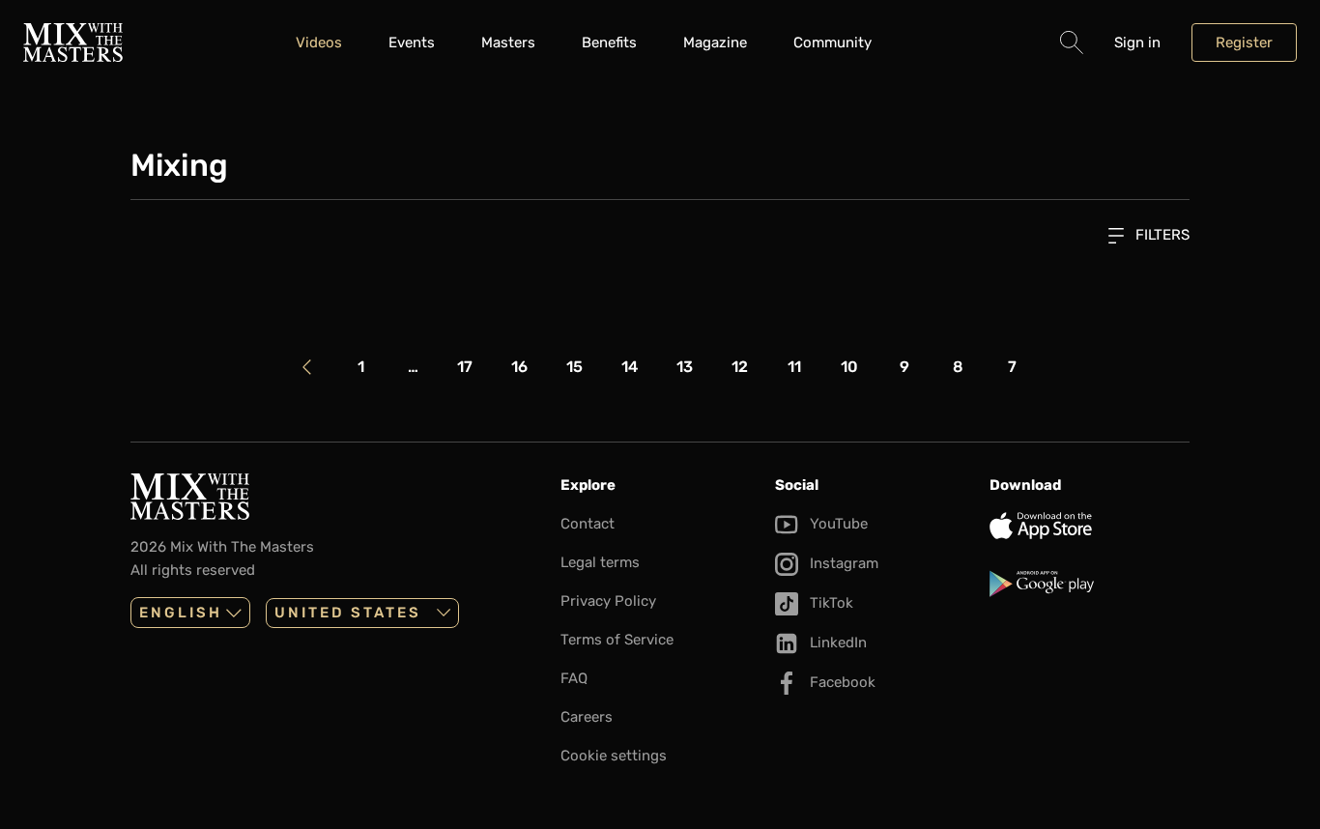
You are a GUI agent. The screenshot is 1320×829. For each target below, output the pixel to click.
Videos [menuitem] (319, 42)
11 (794, 366)
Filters (1161, 234)
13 (684, 366)
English (180, 612)
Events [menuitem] (411, 42)
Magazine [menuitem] (715, 42)
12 (740, 366)
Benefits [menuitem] (609, 42)
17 (465, 366)
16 (519, 366)
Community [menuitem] (832, 42)
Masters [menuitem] (508, 42)
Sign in (1137, 42)
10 (849, 366)
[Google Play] (1089, 583)
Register (1244, 42)
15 (574, 366)
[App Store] (1089, 525)
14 (629, 366)
